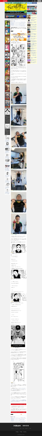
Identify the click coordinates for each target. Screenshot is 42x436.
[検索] (36, 5)
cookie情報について (27, 428)
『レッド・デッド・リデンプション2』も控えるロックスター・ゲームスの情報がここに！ (33, 31)
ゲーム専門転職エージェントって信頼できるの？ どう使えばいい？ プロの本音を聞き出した (33, 48)
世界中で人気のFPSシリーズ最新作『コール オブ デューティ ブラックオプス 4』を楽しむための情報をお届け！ (34, 25)
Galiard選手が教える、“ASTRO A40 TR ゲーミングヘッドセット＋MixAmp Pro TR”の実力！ (33, 20)
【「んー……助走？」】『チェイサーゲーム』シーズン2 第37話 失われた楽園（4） (7, 187)
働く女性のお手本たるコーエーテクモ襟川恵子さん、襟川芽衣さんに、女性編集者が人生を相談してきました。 (33, 51)
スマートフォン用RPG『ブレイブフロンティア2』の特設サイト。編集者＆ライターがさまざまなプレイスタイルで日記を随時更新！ (33, 44)
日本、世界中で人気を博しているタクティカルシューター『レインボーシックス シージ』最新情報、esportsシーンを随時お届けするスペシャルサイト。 (32, 41)
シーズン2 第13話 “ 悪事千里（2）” (15, 41)
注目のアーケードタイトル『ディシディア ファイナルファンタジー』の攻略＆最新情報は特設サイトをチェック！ (33, 60)
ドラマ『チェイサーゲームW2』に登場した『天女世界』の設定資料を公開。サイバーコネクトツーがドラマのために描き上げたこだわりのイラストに (7, 170)
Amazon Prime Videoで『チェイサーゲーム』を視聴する (18, 412)
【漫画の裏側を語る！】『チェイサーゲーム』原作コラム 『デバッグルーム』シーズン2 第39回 (7, 146)
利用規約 (20, 428)
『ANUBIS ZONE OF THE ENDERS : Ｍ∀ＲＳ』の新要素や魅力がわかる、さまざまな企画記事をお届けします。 (34, 30)
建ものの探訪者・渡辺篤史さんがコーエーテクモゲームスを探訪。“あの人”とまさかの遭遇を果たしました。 (33, 53)
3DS (35, 7)
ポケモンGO (14, 389)
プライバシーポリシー (17, 428)
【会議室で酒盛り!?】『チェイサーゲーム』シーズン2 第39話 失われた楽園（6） (7, 152)
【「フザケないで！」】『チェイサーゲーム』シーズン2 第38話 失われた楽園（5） (7, 163)
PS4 (28, 7)
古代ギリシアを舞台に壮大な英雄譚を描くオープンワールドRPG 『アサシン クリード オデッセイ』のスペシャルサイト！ (33, 27)
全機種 (35, 6)
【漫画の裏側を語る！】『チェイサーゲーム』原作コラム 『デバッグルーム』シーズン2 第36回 (7, 193)
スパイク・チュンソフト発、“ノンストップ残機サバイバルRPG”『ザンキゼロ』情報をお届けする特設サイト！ (33, 36)
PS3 (30, 7)
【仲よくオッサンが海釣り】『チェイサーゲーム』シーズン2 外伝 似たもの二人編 (7, 176)
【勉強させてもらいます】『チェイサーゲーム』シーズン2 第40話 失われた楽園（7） (7, 141)
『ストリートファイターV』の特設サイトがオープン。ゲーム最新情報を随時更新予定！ (34, 57)
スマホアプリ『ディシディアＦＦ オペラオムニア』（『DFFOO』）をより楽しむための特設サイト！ (34, 38)
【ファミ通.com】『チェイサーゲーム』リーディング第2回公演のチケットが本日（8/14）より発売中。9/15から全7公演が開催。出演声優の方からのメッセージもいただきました (18, 401)
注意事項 (23, 428)
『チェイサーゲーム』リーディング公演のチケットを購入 (18, 404)
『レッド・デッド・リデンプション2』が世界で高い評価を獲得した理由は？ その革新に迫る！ (33, 17)
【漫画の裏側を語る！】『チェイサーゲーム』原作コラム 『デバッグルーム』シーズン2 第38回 (7, 157)
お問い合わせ (12, 428)
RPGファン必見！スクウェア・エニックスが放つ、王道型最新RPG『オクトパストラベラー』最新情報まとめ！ (33, 34)
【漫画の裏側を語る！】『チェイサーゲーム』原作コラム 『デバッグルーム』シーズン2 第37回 (7, 182)
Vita (33, 7)
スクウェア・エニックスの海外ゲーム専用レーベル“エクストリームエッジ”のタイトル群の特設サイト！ (33, 62)
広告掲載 (30, 428)
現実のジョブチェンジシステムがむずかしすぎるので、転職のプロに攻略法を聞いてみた (33, 46)
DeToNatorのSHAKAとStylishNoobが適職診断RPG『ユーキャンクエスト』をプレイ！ (33, 15)
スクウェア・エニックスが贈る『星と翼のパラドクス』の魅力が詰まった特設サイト (33, 22)
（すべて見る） (14, 416)
